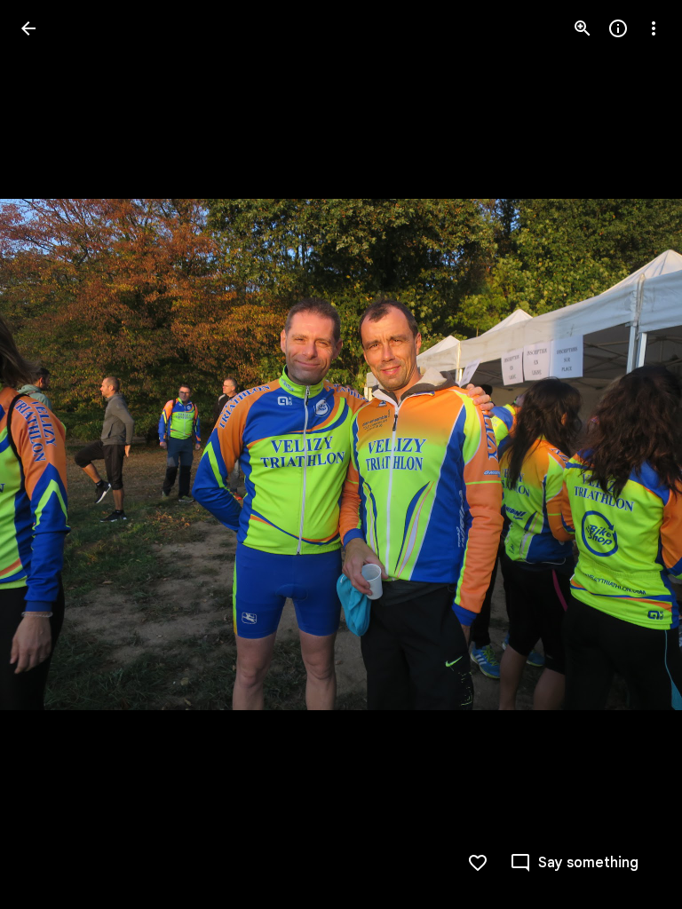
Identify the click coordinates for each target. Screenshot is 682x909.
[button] (50, 454)
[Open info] (618, 28)
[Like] (477, 862)
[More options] (653, 28)
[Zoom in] (582, 28)
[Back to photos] (28, 28)
